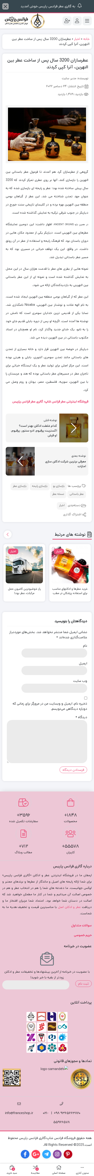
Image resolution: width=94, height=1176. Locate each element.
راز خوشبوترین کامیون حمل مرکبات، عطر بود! (24, 591)
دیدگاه (81, 717)
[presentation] (8, 534)
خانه (86, 39)
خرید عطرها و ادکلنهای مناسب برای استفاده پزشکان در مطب (70, 591)
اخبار (77, 39)
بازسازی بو (59, 486)
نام (85, 645)
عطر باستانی (77, 494)
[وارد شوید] (77, 20)
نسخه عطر (58, 494)
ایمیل (83, 663)
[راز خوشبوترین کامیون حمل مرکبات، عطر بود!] (24, 564)
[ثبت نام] (67, 20)
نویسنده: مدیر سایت (75, 78)
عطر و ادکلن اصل (69, 907)
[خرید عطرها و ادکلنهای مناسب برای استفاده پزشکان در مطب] (70, 564)
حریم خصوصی (83, 935)
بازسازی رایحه (39, 486)
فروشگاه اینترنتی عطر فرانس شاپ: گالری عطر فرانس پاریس (50, 401)
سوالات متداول (81, 925)
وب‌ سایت (80, 680)
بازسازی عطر (19, 486)
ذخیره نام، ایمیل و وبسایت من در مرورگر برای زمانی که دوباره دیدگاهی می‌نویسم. (50, 706)
